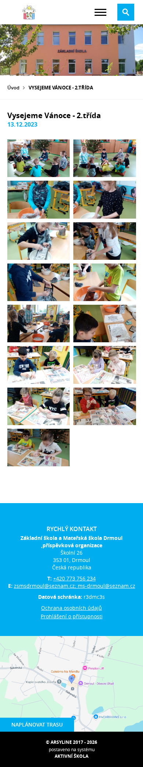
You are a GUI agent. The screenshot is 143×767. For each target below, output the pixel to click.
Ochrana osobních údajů (71, 607)
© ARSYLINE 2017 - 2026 (71, 742)
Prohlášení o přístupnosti (72, 616)
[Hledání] (125, 12)
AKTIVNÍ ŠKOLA (71, 756)
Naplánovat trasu (37, 724)
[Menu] (100, 12)
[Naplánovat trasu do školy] (71, 684)
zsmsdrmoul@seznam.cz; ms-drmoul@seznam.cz (74, 585)
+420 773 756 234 (74, 578)
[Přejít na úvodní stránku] (29, 12)
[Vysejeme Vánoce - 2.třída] (38, 158)
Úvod (13, 87)
